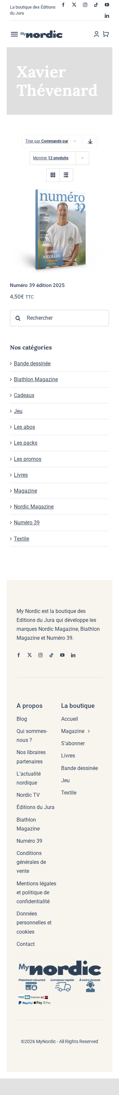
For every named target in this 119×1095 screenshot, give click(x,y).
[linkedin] (107, 16)
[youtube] (107, 5)
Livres (21, 475)
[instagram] (85, 5)
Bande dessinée (32, 363)
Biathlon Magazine (36, 379)
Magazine (25, 491)
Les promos (27, 459)
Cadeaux (24, 395)
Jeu (18, 411)
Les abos (24, 427)
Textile (21, 539)
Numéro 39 (27, 522)
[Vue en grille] (53, 175)
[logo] (46, 32)
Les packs (25, 443)
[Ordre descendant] (90, 141)
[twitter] (74, 5)
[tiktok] (96, 5)
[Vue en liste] (66, 175)
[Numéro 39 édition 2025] (59, 229)
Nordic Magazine (34, 507)
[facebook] (63, 5)
